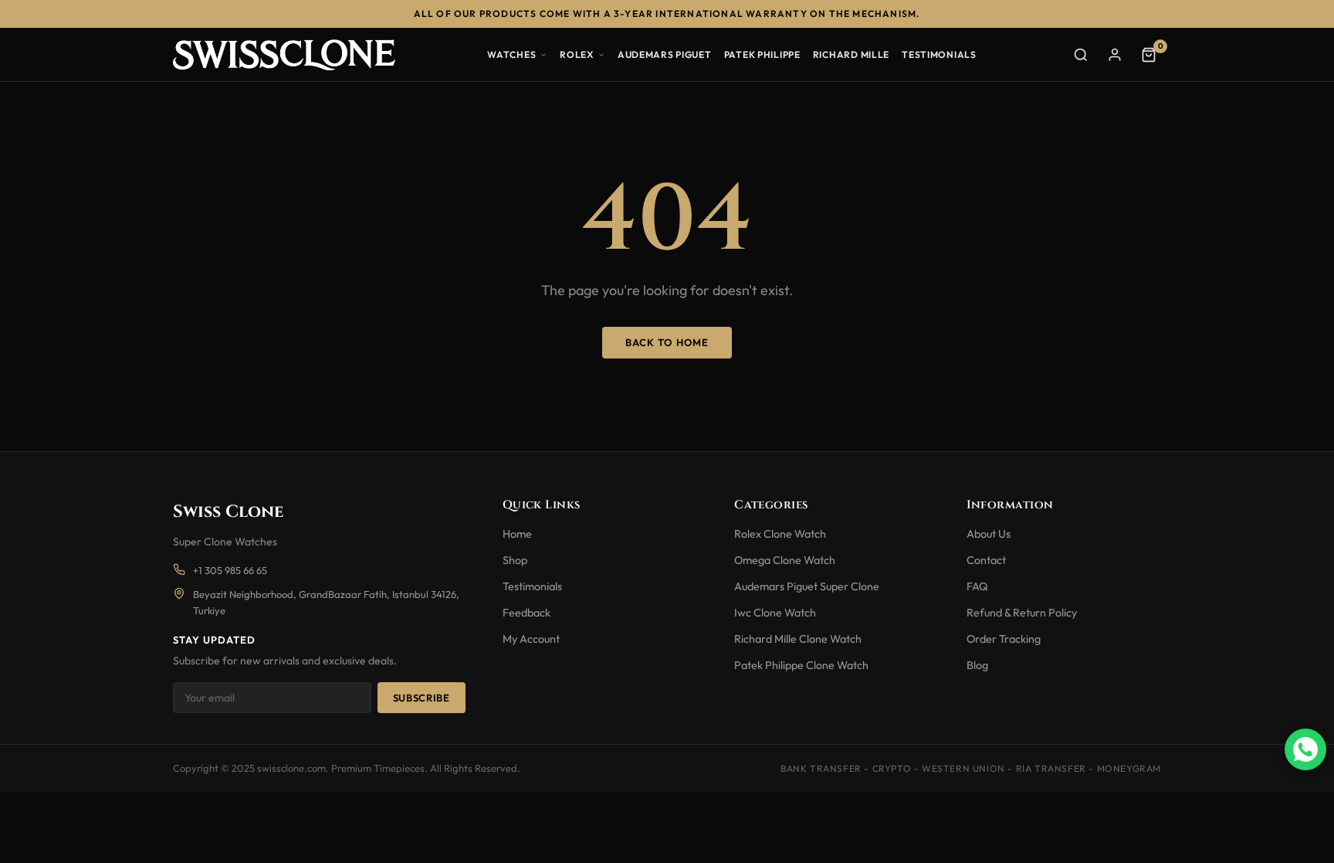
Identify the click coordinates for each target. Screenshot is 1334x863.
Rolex (577, 54)
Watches (511, 54)
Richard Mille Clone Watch (798, 639)
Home (517, 534)
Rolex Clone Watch (780, 534)
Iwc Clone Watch (775, 613)
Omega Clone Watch (784, 560)
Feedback (526, 613)
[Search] (1080, 54)
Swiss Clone (228, 512)
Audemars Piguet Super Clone (806, 586)
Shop (515, 560)
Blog (977, 665)
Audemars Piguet (665, 54)
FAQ (977, 586)
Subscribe (421, 697)
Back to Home (666, 342)
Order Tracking (1004, 639)
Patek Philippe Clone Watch (801, 665)
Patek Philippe (762, 54)
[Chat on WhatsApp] (1305, 749)
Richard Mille (851, 54)
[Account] (1114, 54)
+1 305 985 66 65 (230, 570)
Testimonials (939, 54)
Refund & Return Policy (1022, 613)
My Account (531, 639)
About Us (989, 534)
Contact (986, 560)
